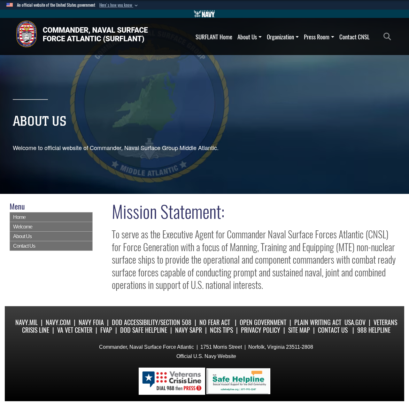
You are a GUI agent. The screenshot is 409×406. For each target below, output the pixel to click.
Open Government (263, 322)
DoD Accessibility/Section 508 (151, 322)
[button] (119, 5)
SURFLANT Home (214, 37)
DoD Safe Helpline (143, 330)
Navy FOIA (91, 322)
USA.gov (355, 322)
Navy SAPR (188, 330)
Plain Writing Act (317, 322)
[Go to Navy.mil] (204, 14)
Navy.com (58, 322)
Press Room (316, 37)
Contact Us (24, 246)
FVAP (106, 330)
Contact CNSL (354, 37)
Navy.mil (26, 322)
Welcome (22, 226)
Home (19, 217)
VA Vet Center (74, 330)
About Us (247, 37)
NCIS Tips (221, 330)
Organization (280, 37)
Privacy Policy (260, 330)
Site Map (299, 330)
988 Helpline (373, 330)
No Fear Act (214, 322)
